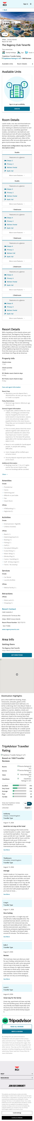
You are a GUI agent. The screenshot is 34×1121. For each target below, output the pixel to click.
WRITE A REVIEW (17, 1031)
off (29, 803)
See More (6, 850)
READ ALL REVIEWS (17, 1027)
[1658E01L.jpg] (17, 24)
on (25, 803)
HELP (2, 1074)
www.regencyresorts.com (10, 629)
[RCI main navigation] (30, 4)
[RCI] (5, 4)
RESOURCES (5, 1078)
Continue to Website (17, 1117)
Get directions (17, 655)
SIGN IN (17, 109)
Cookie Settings (17, 1113)
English (27, 808)
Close (4, 474)
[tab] (7, 64)
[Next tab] (32, 64)
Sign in (25, 4)
